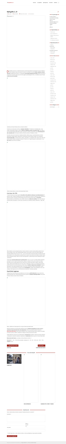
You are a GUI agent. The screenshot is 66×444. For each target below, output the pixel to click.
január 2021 (52, 61)
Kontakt (51, 2)
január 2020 (52, 78)
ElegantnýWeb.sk (24, 442)
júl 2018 (51, 102)
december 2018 (53, 93)
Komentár (9, 414)
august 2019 (52, 83)
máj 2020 (52, 71)
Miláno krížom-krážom (23, 13)
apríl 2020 (52, 73)
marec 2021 (52, 57)
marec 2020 (52, 74)
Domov (34, 2)
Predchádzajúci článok (13, 345)
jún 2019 (51, 86)
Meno (27, 423)
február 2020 (52, 76)
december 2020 (53, 63)
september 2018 (53, 98)
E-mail (27, 424)
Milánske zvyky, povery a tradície (47, 404)
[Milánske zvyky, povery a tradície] (48, 402)
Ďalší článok (42, 345)
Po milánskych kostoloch (54, 40)
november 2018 (53, 95)
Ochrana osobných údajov (32, 442)
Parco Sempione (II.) (27, 404)
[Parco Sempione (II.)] (31, 402)
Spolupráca (45, 2)
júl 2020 (51, 68)
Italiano (55, 2)
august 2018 (52, 100)
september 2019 (53, 81)
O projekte (39, 2)
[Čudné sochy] (14, 364)
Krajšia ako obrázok (53, 38)
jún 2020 (51, 69)
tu (50, 25)
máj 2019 (52, 88)
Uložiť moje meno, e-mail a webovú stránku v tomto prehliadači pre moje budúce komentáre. (25, 433)
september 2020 (53, 66)
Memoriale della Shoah (11, 331)
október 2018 (52, 97)
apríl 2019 (52, 90)
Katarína (10, 13)
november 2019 (53, 80)
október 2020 (52, 64)
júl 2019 (51, 85)
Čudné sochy (9, 365)
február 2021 (52, 59)
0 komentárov (32, 13)
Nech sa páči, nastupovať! (52, 48)
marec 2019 (52, 91)
